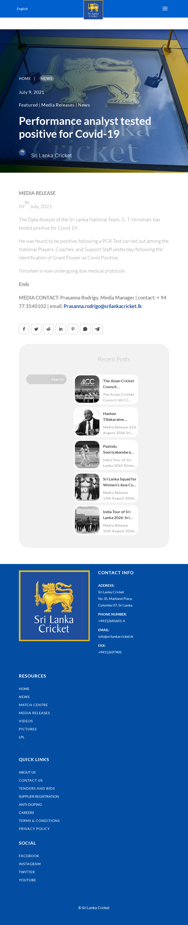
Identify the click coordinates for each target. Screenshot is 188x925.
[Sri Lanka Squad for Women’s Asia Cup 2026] (87, 487)
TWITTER (27, 872)
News (84, 104)
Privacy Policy (34, 829)
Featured (28, 104)
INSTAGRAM (30, 864)
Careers (26, 812)
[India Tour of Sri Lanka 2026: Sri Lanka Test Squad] (87, 520)
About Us (27, 772)
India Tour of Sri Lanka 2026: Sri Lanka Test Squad (118, 515)
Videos (26, 721)
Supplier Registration (39, 796)
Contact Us (31, 780)
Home (24, 689)
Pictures (28, 729)
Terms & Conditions (39, 821)
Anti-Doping (30, 804)
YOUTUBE (27, 880)
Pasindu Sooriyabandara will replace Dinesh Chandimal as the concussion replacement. (119, 449)
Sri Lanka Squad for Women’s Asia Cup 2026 (120, 482)
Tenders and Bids (37, 788)
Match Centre (33, 705)
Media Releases (58, 104)
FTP (22, 745)
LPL (21, 737)
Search (57, 379)
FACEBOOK (29, 856)
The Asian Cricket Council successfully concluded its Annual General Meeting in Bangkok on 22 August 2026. (118, 384)
